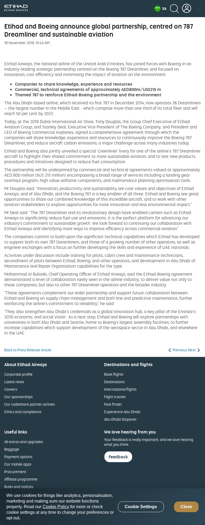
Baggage (11, 449)
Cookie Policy (56, 506)
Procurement (15, 471)
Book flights (113, 374)
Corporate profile (18, 374)
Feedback (118, 457)
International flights (120, 389)
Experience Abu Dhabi (122, 411)
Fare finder (113, 404)
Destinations (114, 381)
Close (186, 506)
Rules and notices (18, 486)
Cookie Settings (141, 506)
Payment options (18, 456)
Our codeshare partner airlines (29, 404)
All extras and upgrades (23, 441)
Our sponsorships (18, 396)
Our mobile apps (17, 464)
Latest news (14, 381)
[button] (160, 8)
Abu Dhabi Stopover (120, 419)
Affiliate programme (20, 479)
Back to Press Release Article (27, 350)
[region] (102, 506)
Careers (10, 389)
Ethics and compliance (22, 411)
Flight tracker (115, 396)
